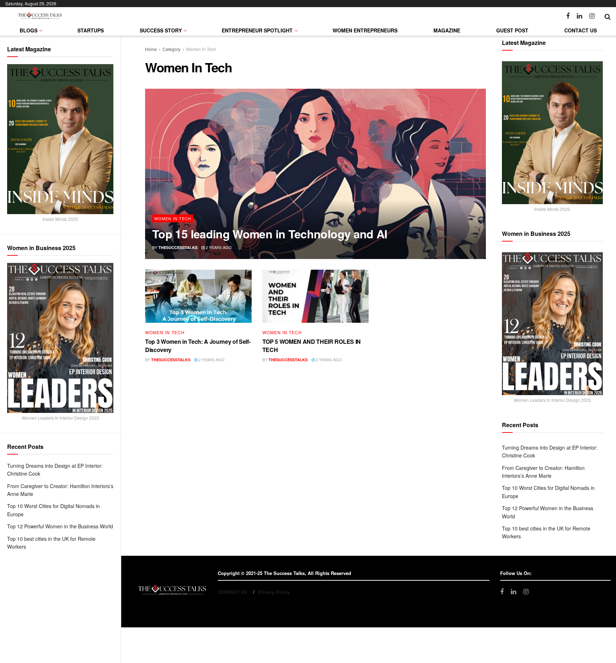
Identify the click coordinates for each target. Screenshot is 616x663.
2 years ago (218, 247)
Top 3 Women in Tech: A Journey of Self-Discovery (198, 345)
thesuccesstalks (177, 247)
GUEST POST (512, 30)
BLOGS (28, 30)
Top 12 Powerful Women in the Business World (60, 526)
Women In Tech (201, 49)
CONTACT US (580, 30)
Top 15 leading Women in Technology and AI (269, 234)
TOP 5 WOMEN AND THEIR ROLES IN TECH (311, 345)
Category (171, 49)
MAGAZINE (446, 30)
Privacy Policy (274, 592)
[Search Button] (608, 16)
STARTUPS (90, 30)
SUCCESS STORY (161, 30)
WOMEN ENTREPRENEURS (365, 30)
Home (151, 49)
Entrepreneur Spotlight (257, 30)
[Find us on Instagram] (592, 16)
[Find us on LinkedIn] (579, 16)
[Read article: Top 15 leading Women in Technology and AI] (315, 174)
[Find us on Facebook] (568, 16)
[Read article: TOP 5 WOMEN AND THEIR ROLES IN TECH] (315, 296)
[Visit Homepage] (40, 16)
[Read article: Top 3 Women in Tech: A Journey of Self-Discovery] (198, 296)
